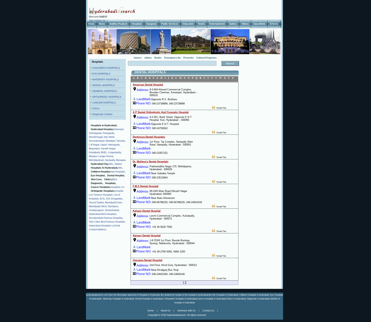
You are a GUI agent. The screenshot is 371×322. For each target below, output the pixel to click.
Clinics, (108, 179)
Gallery (233, 24)
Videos (245, 24)
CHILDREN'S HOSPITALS (106, 68)
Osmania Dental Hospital (147, 260)
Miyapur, (93, 156)
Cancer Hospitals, (101, 187)
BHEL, (104, 152)
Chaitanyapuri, (96, 210)
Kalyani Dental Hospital (147, 210)
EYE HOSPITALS (101, 73)
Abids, (112, 137)
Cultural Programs (206, 57)
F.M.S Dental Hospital (145, 186)
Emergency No (172, 57)
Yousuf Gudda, (96, 202)
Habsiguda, (114, 144)
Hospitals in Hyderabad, (104, 125)
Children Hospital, (100, 171)
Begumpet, (94, 148)
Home (91, 24)
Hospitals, (110, 183)
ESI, (108, 198)
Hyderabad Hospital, (102, 129)
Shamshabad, (112, 210)
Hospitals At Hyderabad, (104, 167)
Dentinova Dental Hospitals (149, 136)
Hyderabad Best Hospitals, (103, 214)
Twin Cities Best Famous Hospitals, (107, 221)
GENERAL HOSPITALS (104, 91)
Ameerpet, (118, 129)
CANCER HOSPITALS (104, 102)
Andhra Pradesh (118, 24)
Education (188, 24)
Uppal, (103, 144)
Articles (274, 24)
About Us (165, 310)
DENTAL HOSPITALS (103, 85)
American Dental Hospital (148, 84)
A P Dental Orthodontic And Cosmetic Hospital (161, 112)
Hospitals (137, 24)
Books (158, 57)
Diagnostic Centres (102, 114)
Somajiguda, (95, 133)
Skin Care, (96, 179)
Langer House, (106, 156)
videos (148, 57)
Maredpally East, (114, 202)
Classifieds (259, 24)
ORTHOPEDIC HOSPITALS (106, 97)
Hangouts (151, 24)
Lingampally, (115, 152)
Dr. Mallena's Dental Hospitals (150, 161)
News (102, 24)
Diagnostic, (97, 183)
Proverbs (188, 57)
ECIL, (103, 198)
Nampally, (110, 160)
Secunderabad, (97, 141)
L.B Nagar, (94, 144)
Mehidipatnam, (97, 160)
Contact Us (208, 310)
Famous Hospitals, (103, 194)
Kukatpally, (94, 152)
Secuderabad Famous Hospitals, (106, 218)
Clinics (96, 108)
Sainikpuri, (113, 206)
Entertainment (217, 24)
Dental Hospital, (116, 175)
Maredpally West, (98, 206)
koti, (106, 137)
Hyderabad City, (99, 164)
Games (138, 57)
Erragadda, (117, 198)
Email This (221, 108)
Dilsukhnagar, (96, 137)
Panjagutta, (109, 133)
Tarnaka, (121, 141)
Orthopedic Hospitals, (103, 191)
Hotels (201, 24)
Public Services (169, 24)
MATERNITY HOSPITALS (105, 79)
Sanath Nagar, (108, 148)
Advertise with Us (186, 310)
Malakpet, (111, 141)
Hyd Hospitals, (118, 171)
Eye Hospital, (98, 175)
